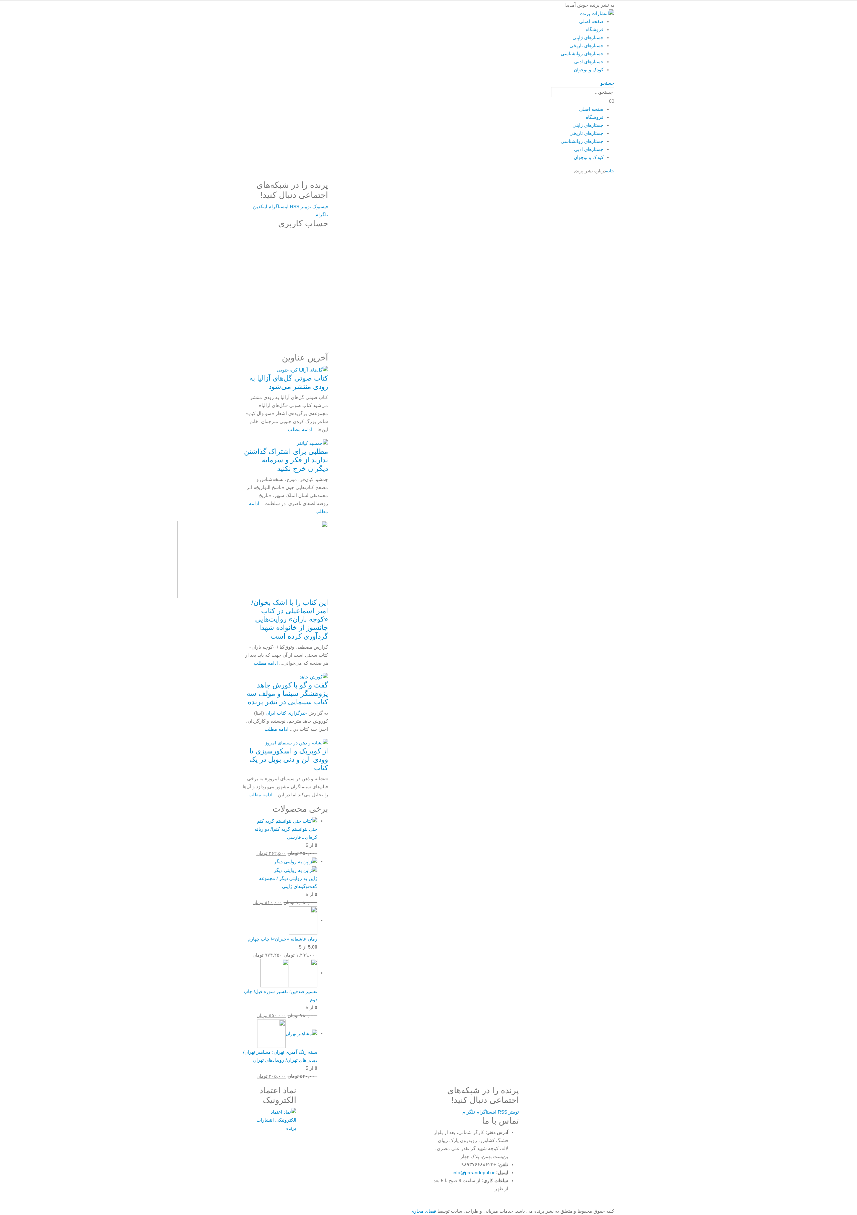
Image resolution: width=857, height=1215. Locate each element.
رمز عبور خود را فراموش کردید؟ (285, 339)
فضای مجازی (423, 1211)
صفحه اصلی (591, 21)
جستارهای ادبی (589, 61)
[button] (607, 83)
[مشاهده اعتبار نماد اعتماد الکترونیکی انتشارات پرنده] (275, 1119)
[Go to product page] (280, 821)
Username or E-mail (305, 240)
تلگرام (321, 214)
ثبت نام (263, 319)
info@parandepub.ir (474, 1172)
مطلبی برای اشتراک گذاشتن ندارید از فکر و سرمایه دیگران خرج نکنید (286, 460)
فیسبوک (320, 206)
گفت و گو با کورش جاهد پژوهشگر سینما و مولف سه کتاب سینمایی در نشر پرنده (287, 693)
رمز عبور (318, 270)
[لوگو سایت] (597, 13)
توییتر (306, 206)
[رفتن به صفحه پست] (302, 369)
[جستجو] (547, 92)
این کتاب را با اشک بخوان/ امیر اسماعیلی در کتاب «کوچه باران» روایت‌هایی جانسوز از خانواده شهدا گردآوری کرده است (289, 619)
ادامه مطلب (300, 429)
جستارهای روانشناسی (582, 53)
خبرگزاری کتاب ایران (286, 713)
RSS (294, 206)
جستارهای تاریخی (586, 45)
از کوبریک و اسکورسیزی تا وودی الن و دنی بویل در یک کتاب (288, 759)
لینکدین (260, 206)
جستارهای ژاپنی (588, 37)
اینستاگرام (278, 206)
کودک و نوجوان (589, 69)
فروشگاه (595, 29)
